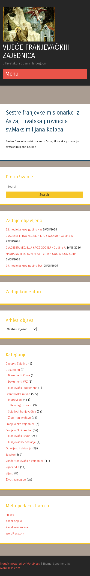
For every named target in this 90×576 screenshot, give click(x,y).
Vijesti (9, 473)
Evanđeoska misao (18, 394)
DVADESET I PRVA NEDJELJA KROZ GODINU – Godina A (39, 235)
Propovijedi (15, 399)
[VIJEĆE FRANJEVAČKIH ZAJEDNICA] (29, 40)
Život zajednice (16, 479)
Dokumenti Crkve (19, 375)
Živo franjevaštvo (19, 417)
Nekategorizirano (21, 405)
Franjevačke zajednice (20, 424)
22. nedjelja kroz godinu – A (24, 229)
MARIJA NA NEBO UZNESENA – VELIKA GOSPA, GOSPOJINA (41, 254)
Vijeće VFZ (12, 467)
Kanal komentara (17, 527)
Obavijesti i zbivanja (19, 448)
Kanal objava (14, 521)
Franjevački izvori (19, 436)
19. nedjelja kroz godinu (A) (24, 265)
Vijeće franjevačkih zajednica (25, 461)
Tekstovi (11, 454)
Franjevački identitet (19, 430)
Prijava (10, 514)
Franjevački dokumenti (22, 388)
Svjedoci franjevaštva (22, 411)
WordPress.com (10, 568)
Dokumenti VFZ (18, 381)
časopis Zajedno (16, 363)
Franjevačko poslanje (22, 442)
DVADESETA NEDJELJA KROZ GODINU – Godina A (36, 247)
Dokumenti (13, 369)
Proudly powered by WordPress (20, 563)
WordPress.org (15, 533)
